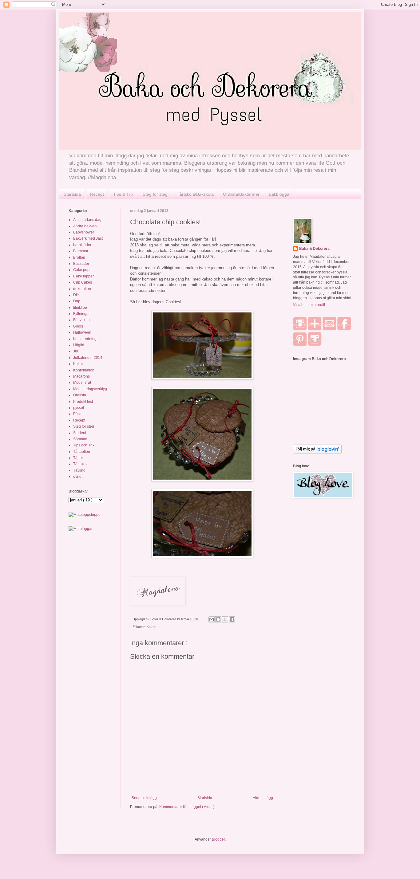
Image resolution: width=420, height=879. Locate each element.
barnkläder (82, 245)
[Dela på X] (225, 619)
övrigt (77, 476)
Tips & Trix (123, 194)
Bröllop (79, 257)
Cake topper (83, 276)
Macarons (81, 376)
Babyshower (83, 232)
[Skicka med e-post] (211, 619)
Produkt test (83, 401)
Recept (97, 194)
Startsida (72, 194)
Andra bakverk (85, 226)
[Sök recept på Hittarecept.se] (86, 514)
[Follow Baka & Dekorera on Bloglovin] (317, 452)
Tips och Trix (83, 445)
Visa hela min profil (309, 305)
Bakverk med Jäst (88, 238)
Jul (75, 351)
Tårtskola (81, 464)
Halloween (82, 332)
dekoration (82, 289)
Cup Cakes (82, 282)
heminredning (85, 339)
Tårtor (78, 458)
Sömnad (80, 439)
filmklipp (80, 307)
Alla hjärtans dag (87, 220)
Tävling (79, 470)
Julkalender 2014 (87, 357)
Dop (76, 301)
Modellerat (82, 382)
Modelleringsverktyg (90, 389)
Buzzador (81, 263)
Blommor (80, 251)
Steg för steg (155, 194)
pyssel (78, 408)
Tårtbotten (81, 451)
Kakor (151, 627)
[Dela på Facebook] (232, 619)
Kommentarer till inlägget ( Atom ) (187, 807)
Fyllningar (81, 314)
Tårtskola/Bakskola (195, 194)
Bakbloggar (280, 194)
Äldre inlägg (263, 798)
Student (79, 433)
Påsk (77, 414)
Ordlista (79, 395)
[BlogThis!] (218, 619)
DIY (76, 295)
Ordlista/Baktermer (241, 194)
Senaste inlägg (144, 798)
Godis (78, 326)
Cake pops (82, 270)
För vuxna (81, 320)
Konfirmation (83, 370)
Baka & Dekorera (314, 248)
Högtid (78, 345)
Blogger (218, 839)
